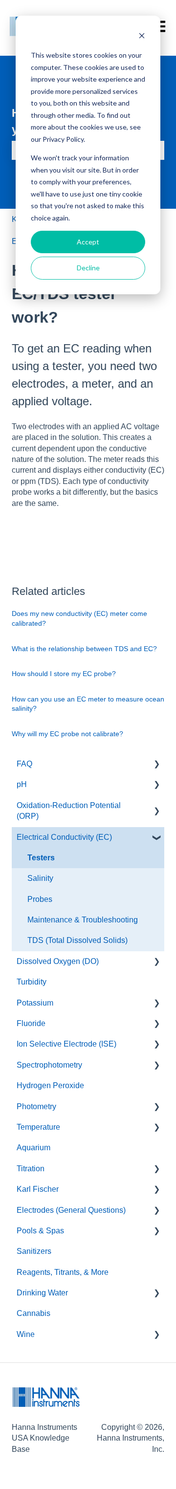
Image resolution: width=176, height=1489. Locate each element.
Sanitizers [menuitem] (34, 1251)
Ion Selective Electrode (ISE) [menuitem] (66, 1044)
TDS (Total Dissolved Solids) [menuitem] (77, 940)
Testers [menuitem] (41, 858)
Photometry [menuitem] (36, 1106)
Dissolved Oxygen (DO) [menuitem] (58, 961)
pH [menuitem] (22, 784)
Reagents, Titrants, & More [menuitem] (63, 1272)
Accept (88, 242)
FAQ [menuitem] (24, 764)
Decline (88, 267)
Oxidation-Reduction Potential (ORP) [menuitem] (69, 810)
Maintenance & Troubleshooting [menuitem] (82, 920)
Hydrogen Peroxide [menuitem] (50, 1085)
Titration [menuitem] (30, 1168)
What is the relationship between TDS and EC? (84, 649)
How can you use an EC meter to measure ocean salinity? (88, 704)
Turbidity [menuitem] (31, 982)
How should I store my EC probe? (64, 674)
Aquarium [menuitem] (33, 1147)
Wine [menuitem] (26, 1334)
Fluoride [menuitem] (31, 1023)
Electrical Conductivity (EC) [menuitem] (64, 837)
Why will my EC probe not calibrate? (67, 734)
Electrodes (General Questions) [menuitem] (71, 1210)
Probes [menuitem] (39, 899)
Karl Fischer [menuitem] (38, 1189)
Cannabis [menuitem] (33, 1313)
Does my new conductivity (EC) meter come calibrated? (79, 618)
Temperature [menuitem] (38, 1127)
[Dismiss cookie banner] (141, 37)
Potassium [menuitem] (35, 1003)
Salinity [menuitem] (40, 878)
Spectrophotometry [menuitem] (49, 1065)
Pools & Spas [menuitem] (40, 1230)
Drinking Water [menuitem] (42, 1293)
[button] (156, 765)
